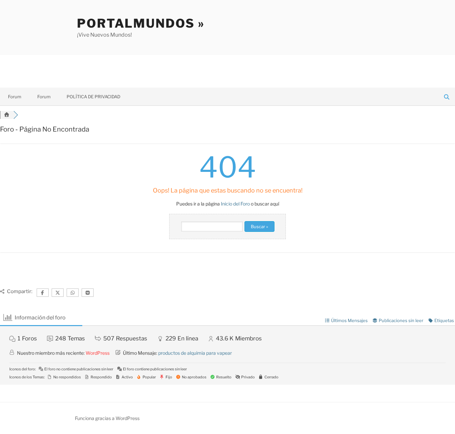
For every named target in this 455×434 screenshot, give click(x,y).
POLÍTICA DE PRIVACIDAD (93, 96)
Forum (14, 96)
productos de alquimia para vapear (195, 353)
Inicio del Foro (235, 204)
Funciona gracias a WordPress (107, 418)
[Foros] (7, 115)
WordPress (98, 353)
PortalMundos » (141, 23)
